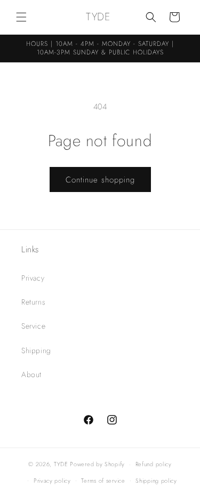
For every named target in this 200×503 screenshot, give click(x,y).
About (31, 374)
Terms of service (103, 480)
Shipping (36, 350)
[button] (21, 17)
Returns (33, 302)
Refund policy (153, 464)
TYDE (61, 464)
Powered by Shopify (97, 464)
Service (33, 326)
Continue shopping (100, 180)
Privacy (32, 278)
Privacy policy (52, 480)
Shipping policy (156, 480)
